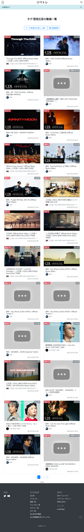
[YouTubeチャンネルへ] (8, 496)
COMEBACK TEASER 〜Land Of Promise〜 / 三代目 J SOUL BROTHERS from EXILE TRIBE (22, 271)
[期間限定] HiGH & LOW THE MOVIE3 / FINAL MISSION (61, 465)
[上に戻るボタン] (80, 517)
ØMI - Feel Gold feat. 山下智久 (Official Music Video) (61, 167)
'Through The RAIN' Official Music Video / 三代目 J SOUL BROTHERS (22, 59)
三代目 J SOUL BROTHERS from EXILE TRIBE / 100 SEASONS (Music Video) (21, 384)
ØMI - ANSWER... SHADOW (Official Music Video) (20, 458)
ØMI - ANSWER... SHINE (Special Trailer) (22, 351)
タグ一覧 (33, 511)
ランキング (33, 499)
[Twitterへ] (4, 496)
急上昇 (32, 496)
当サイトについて (62, 496)
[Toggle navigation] (81, 2)
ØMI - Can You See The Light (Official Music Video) (60, 424)
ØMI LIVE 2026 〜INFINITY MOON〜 (20, 132)
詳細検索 (55, 28)
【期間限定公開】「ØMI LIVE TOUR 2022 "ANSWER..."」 (61, 100)
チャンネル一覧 (35, 505)
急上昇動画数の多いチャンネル (40, 517)
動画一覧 (33, 502)
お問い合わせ (61, 502)
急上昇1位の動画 (35, 514)
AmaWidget (61, 509)
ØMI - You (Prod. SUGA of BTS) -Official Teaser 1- (61, 312)
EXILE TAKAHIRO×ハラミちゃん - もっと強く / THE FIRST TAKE (21, 424)
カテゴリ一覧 (34, 508)
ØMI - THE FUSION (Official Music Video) (59, 59)
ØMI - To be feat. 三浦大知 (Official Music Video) (59, 133)
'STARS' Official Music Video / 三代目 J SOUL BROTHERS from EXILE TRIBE (21, 234)
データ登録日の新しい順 (35, 28)
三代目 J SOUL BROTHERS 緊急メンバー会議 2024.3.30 (62, 200)
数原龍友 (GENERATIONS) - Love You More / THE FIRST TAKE (60, 346)
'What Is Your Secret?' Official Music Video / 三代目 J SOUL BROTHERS (20, 167)
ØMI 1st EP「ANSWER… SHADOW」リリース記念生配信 (61, 391)
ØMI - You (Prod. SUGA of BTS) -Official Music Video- (61, 270)
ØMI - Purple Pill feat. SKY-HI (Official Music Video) (21, 200)
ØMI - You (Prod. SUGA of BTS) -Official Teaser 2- (22, 312)
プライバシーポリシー (64, 499)
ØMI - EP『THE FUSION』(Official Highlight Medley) (19, 93)
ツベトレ (42, 2)
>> (47, 477)
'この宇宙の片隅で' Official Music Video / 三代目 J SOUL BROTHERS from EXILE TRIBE (62, 235)
